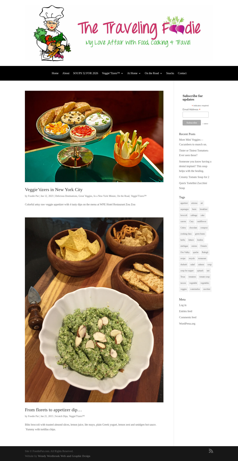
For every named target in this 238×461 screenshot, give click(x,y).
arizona (194, 203)
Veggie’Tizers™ (111, 73)
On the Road (152, 73)
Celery (183, 227)
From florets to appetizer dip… (53, 409)
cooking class (186, 234)
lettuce (191, 240)
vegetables (205, 283)
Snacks (170, 73)
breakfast (203, 209)
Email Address (191, 109)
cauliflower (201, 221)
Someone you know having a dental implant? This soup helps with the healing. (195, 166)
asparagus (185, 209)
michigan (184, 246)
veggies (184, 289)
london (200, 240)
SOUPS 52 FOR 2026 (85, 73)
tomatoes (192, 277)
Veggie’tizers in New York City (54, 189)
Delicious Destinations (66, 196)
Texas (183, 277)
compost (204, 227)
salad (192, 264)
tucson (183, 283)
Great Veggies (85, 196)
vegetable (193, 283)
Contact (182, 73)
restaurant (202, 258)
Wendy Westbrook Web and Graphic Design (64, 456)
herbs (183, 240)
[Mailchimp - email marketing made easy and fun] (205, 123)
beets (194, 209)
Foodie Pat (33, 196)
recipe (183, 258)
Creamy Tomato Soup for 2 (194, 177)
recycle (192, 258)
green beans (200, 234)
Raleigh (205, 252)
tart (208, 270)
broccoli (184, 215)
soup (210, 264)
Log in (182, 305)
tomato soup (204, 277)
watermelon (195, 289)
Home (55, 73)
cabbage (194, 215)
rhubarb (184, 264)
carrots (183, 221)
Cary (192, 221)
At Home (132, 73)
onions (194, 246)
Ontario (204, 246)
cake (202, 215)
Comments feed (187, 317)
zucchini (206, 289)
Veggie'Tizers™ (139, 196)
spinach (200, 270)
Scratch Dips (61, 416)
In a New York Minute (105, 196)
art (202, 203)
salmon (201, 264)
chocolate (193, 227)
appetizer (184, 203)
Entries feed (185, 311)
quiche (195, 252)
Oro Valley (185, 252)
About (65, 73)
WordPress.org (187, 323)
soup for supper (187, 270)
